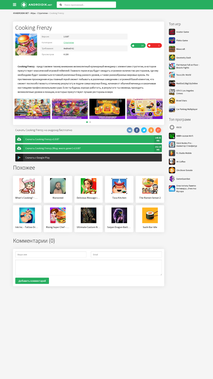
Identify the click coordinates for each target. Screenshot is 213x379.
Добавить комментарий (32, 280)
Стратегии (69, 42)
